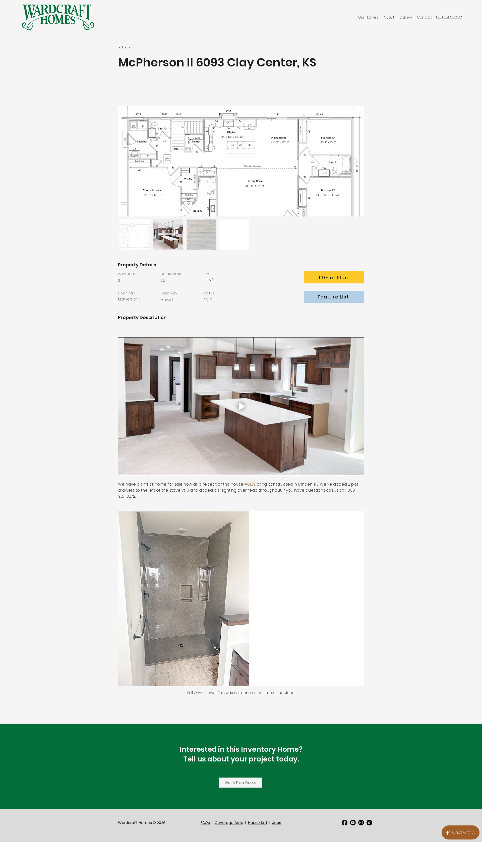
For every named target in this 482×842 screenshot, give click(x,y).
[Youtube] (353, 822)
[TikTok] (369, 822)
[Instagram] (361, 822)
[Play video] (241, 406)
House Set (257, 822)
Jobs (276, 822)
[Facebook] (344, 822)
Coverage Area (229, 822)
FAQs (205, 822)
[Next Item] (355, 161)
